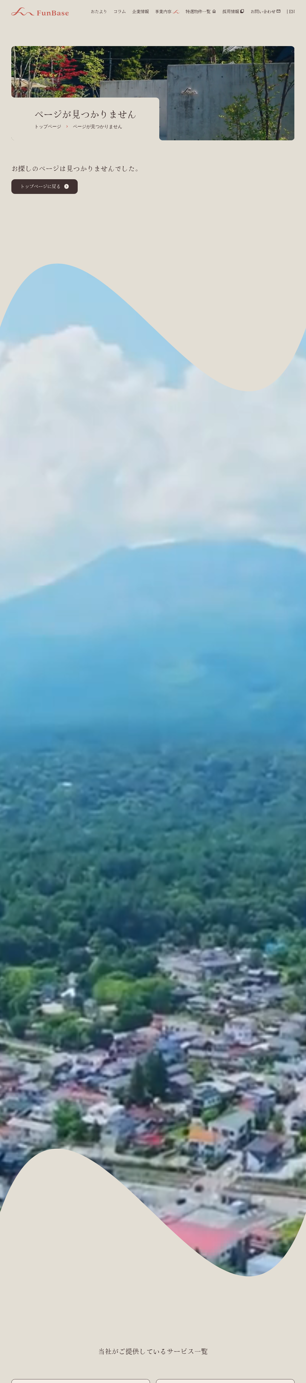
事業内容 (163, 11)
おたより (99, 11)
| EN (291, 11)
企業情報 (140, 11)
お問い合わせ (263, 11)
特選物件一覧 (198, 11)
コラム (119, 11)
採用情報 (230, 11)
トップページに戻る (40, 186)
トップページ (47, 126)
